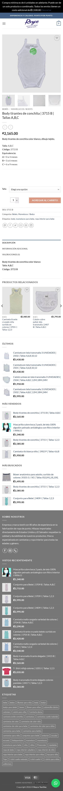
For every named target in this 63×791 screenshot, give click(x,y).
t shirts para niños (52, 759)
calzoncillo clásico (51, 707)
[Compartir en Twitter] (15, 225)
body (13, 219)
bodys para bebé (10, 707)
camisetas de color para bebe (15, 726)
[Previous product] (10, 127)
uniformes (7, 764)
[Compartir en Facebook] (10, 225)
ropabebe (53, 745)
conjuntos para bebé (30, 735)
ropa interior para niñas (34, 754)
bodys (43, 702)
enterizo (45, 735)
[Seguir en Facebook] (4, 550)
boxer (21, 707)
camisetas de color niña (31, 721)
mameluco (30, 740)
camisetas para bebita (32, 731)
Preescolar (41, 745)
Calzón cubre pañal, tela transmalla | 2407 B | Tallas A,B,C (41, 323)
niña (26, 745)
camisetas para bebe (11, 731)
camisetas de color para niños (42, 726)
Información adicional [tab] (15, 249)
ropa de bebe (8, 750)
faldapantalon (17, 740)
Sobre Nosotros (23, 783)
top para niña (52, 754)
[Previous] (7, 63)
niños (32, 745)
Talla (4, 189)
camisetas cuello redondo (47, 717)
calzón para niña (19, 712)
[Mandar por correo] (20, 225)
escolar (54, 735)
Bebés (5, 109)
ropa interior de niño (46, 750)
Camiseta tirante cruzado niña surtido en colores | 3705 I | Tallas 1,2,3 (9, 324)
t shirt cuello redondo (18, 759)
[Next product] (4, 127)
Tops (5, 759)
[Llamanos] (15, 550)
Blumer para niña (24, 702)
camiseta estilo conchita (13, 717)
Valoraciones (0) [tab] (11, 254)
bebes (12, 702)
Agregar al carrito (45, 200)
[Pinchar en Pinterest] (26, 225)
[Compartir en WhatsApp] (4, 225)
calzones (6, 712)
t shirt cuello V (36, 759)
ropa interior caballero (26, 750)
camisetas (30, 717)
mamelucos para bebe (25, 219)
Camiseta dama (35, 712)
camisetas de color (11, 721)
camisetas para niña (11, 735)
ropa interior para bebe (44, 219)
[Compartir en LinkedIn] (31, 225)
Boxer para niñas (34, 707)
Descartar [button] (46, 10)
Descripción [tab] (8, 243)
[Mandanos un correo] (10, 550)
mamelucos (42, 740)
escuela (6, 740)
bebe (5, 702)
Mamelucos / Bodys (21, 109)
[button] (4, 23)
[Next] (56, 63)
